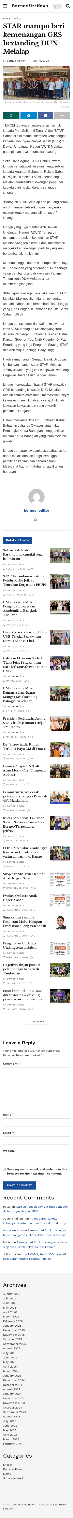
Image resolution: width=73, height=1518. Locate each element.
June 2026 (10, 1303)
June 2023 (10, 1425)
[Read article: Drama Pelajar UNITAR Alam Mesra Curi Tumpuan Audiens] (60, 771)
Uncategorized (13, 1478)
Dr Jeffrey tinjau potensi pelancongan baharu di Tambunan (21, 969)
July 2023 (9, 1421)
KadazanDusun (13, 1469)
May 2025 (9, 1362)
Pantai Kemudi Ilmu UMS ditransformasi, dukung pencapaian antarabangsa (22, 995)
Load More (36, 1021)
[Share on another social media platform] (62, 115)
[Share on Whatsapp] (11, 115)
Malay (17, 18)
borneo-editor (16, 60)
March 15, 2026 (15, 840)
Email (8, 1133)
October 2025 (12, 1339)
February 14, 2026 (17, 888)
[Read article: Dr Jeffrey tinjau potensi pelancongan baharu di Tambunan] (60, 970)
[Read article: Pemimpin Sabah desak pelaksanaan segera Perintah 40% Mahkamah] (60, 797)
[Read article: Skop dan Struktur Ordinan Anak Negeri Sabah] (60, 879)
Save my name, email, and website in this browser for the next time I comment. (37, 1171)
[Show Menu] (5, 6)
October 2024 (12, 1384)
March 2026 (11, 1316)
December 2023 (14, 1398)
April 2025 (10, 1366)
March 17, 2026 (15, 810)
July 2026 (9, 1298)
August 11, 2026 (15, 568)
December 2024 (14, 1380)
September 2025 (14, 1343)
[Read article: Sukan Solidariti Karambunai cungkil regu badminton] (60, 555)
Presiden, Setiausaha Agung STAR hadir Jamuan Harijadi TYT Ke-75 (25, 723)
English (8, 1464)
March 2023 (11, 1439)
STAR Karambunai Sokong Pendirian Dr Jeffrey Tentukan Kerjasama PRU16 (24, 580)
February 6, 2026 (16, 909)
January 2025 (12, 1375)
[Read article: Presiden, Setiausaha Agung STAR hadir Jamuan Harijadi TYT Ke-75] (60, 723)
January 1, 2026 (15, 1009)
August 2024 (11, 1389)
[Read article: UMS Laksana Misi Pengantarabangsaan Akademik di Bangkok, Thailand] (60, 607)
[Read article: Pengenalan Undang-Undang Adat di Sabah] (60, 948)
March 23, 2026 (15, 758)
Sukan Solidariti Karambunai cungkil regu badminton (23, 554)
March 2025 (11, 1371)
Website (9, 1150)
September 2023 (14, 1412)
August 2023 (11, 1416)
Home (6, 18)
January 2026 (12, 1325)
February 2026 (13, 1321)
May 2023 (9, 1430)
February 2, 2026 (16, 935)
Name (8, 1114)
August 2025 (11, 1348)
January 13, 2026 (16, 983)
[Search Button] (68, 6)
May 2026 (9, 1307)
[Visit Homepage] (30, 6)
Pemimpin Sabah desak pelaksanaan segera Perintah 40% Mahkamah (25, 796)
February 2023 (13, 1443)
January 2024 (12, 1393)
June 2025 (10, 1357)
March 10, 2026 (15, 866)
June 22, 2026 (14, 650)
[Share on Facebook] (46, 115)
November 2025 (14, 1334)
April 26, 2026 (14, 711)
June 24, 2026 (14, 624)
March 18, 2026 (15, 784)
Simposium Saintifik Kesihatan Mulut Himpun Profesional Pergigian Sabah (24, 921)
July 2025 (9, 1353)
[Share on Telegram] (28, 115)
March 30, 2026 (15, 737)
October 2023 (12, 1407)
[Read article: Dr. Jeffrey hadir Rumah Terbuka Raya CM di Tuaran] (60, 749)
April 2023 (10, 1434)
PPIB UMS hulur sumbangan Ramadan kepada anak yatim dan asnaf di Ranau (25, 852)
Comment (11, 1063)
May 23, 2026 (13, 680)
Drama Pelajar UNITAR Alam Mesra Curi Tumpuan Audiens (24, 770)
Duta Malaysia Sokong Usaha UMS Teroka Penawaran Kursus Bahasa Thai (25, 636)
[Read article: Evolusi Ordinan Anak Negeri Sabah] (60, 901)
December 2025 (14, 1330)
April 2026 (10, 1312)
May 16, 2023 (40, 60)
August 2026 (11, 1293)
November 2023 (14, 1402)
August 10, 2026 (15, 594)
